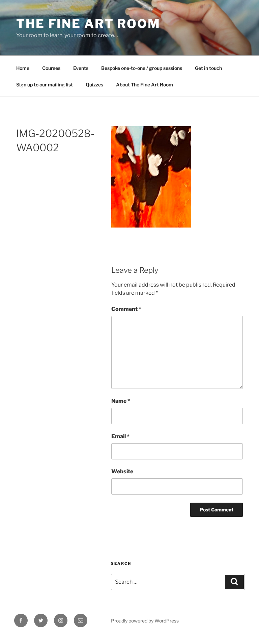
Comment (126, 309)
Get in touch (208, 68)
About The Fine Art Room (144, 84)
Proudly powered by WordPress (145, 620)
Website (122, 471)
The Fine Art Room (88, 23)
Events (80, 68)
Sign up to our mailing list (44, 84)
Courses (51, 68)
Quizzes (94, 84)
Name (120, 401)
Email (120, 436)
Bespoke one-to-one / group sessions (141, 68)
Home (22, 68)
